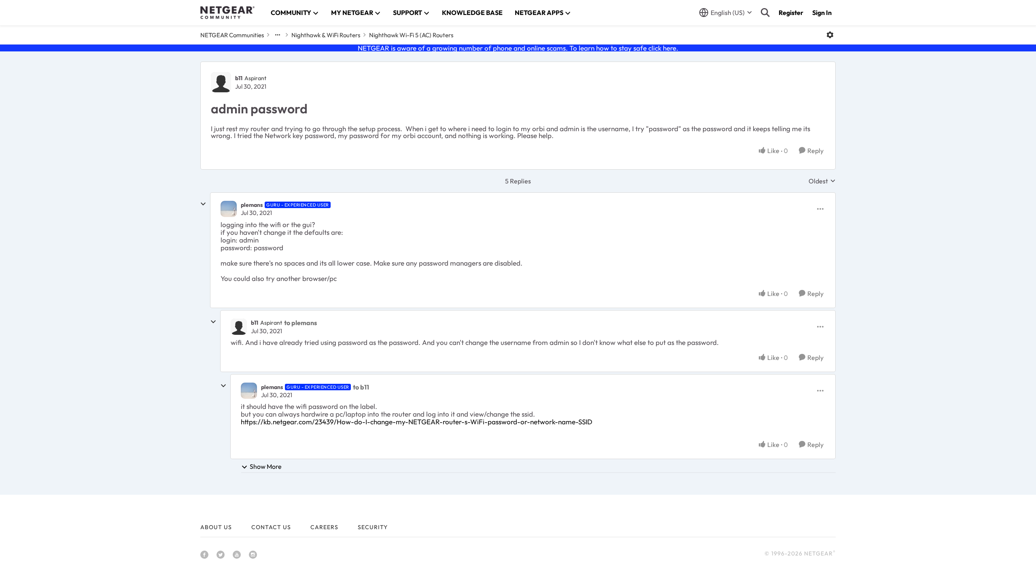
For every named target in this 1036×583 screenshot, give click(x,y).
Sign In (822, 13)
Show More (266, 466)
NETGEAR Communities (232, 35)
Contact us (271, 527)
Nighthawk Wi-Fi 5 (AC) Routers (411, 35)
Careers (324, 527)
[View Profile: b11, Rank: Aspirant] (221, 82)
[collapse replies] (203, 204)
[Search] (765, 12)
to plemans (300, 322)
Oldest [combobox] (822, 181)
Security (373, 527)
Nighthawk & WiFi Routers (325, 35)
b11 (238, 78)
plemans (252, 205)
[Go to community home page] (227, 12)
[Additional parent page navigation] (277, 34)
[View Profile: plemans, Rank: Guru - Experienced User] (229, 209)
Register (791, 13)
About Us (216, 527)
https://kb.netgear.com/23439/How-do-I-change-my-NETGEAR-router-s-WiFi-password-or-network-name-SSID (416, 421)
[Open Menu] (830, 34)
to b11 (361, 387)
